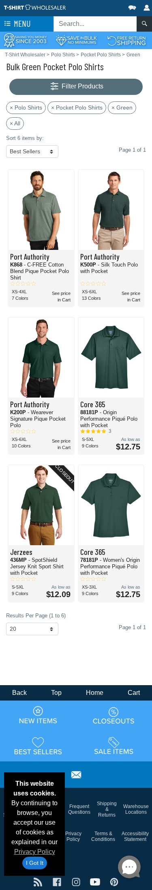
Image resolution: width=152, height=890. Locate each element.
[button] (107, 6)
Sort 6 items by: (25, 138)
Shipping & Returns (107, 809)
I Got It (34, 863)
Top (56, 692)
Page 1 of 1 (132, 627)
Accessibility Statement (135, 836)
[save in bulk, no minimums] (76, 40)
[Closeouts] (113, 715)
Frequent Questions (79, 809)
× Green (122, 107)
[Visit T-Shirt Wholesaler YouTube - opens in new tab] (95, 881)
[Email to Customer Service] (76, 773)
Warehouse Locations (136, 809)
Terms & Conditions (103, 836)
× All (15, 123)
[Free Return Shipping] (126, 40)
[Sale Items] (113, 745)
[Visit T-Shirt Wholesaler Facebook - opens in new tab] (57, 881)
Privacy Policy (34, 851)
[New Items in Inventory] (38, 715)
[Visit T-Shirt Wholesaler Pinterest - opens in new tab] (114, 881)
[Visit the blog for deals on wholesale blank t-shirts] (38, 881)
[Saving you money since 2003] (25, 40)
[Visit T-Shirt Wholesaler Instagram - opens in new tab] (76, 881)
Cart (134, 692)
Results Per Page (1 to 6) (36, 616)
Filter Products (81, 86)
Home (94, 692)
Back (19, 692)
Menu (21, 23)
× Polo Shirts (26, 107)
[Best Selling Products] (38, 745)
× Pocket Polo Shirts (77, 107)
